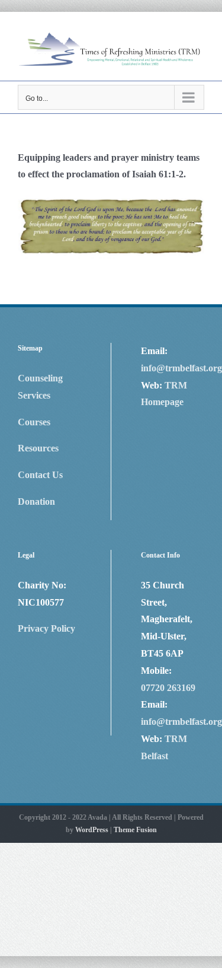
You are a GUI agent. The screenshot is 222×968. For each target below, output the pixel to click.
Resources (38, 448)
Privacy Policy (46, 628)
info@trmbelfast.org (181, 368)
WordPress (91, 830)
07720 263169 (168, 688)
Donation (36, 501)
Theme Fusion (135, 830)
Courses (34, 422)
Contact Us (40, 475)
